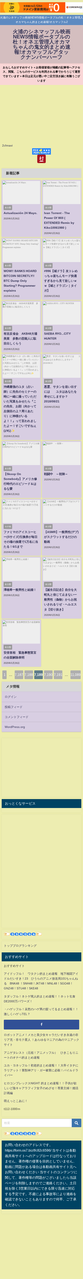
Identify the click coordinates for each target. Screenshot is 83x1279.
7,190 (48, 674)
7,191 (58, 674)
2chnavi (7, 145)
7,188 (28, 674)
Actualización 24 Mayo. (20, 213)
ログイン (11, 696)
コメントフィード (17, 716)
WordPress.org (15, 726)
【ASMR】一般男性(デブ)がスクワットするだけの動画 (61, 536)
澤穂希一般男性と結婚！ (20, 589)
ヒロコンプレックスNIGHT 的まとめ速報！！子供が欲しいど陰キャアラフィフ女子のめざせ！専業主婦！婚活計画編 (41, 1088)
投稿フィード (14, 706)
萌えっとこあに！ (16, 1100)
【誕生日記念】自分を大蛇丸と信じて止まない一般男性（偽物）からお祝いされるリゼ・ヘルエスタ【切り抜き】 (60, 599)
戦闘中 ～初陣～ (56, 473)
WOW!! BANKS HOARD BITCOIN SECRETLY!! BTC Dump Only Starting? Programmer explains (20, 280)
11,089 (75, 674)
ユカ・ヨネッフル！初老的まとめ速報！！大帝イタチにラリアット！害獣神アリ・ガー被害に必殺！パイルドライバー (41, 1070)
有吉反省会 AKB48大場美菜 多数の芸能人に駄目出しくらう (20, 338)
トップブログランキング (20, 945)
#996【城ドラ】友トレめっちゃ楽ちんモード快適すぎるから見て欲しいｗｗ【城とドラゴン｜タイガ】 (61, 280)
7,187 (19, 674)
